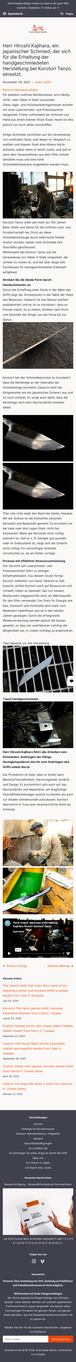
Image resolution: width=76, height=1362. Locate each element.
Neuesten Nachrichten (38, 1177)
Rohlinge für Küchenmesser (38, 1128)
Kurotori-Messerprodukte (21, 90)
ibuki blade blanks (46, 1350)
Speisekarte (15, 13)
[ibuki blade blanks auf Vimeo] (42, 1262)
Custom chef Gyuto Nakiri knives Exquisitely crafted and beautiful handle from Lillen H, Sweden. (34, 1048)
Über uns (38, 1158)
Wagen (69, 13)
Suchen (38, 1124)
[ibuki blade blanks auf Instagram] (34, 1262)
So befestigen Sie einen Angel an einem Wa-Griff (38, 1153)
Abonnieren (60, 1339)
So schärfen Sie (38, 1148)
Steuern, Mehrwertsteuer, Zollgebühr (38, 1133)
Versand (38, 1138)
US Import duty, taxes (38, 1167)
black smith (43, 82)
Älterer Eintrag (16, 966)
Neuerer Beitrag (59, 966)
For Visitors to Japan (38, 1162)
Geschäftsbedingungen (38, 1143)
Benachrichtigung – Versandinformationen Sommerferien (38, 1184)
